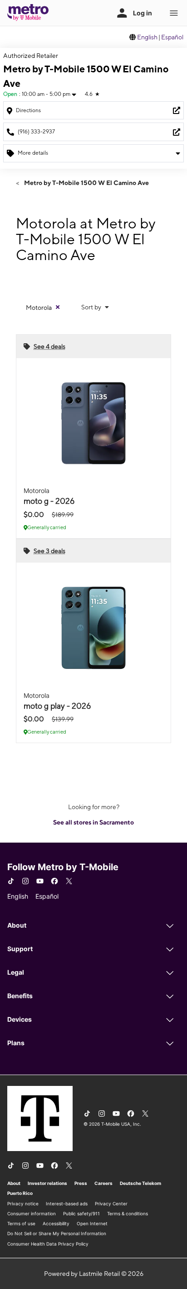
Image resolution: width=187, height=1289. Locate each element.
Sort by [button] (92, 307)
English (147, 37)
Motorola (39, 307)
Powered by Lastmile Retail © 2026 (93, 1273)
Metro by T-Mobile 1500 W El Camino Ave (86, 182)
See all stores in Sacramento (93, 822)
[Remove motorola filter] (57, 307)
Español (172, 37)
